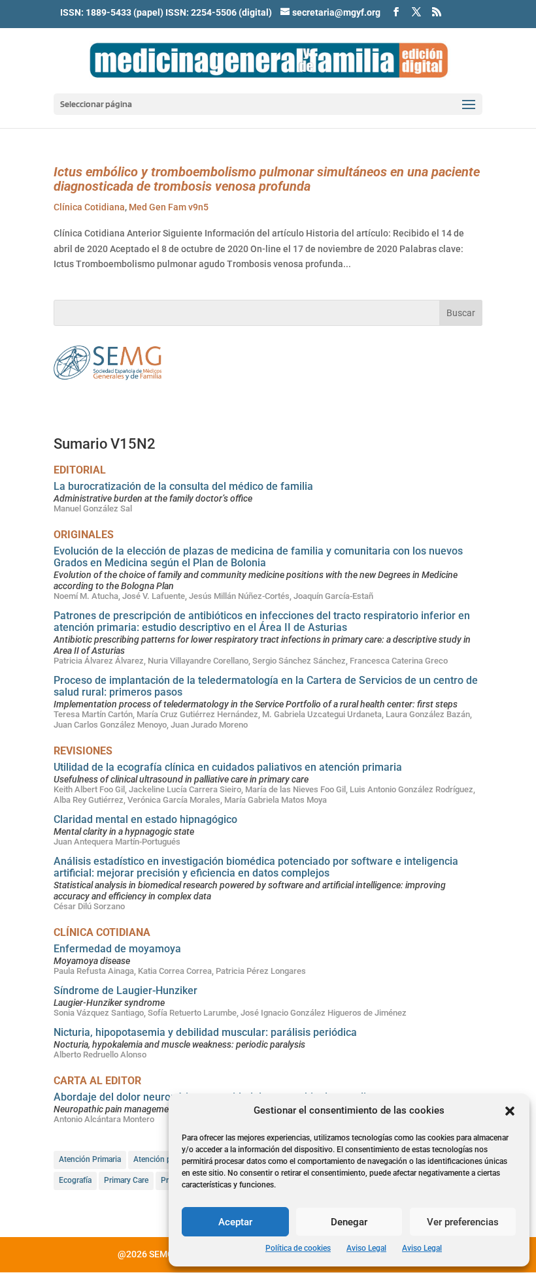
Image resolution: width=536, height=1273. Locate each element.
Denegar (349, 1222)
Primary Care (126, 1180)
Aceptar (235, 1222)
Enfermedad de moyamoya (117, 949)
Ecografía (75, 1180)
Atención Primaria (90, 1159)
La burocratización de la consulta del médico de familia (183, 486)
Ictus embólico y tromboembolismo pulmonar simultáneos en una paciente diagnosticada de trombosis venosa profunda (267, 179)
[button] (509, 1111)
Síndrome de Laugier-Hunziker (125, 990)
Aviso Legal (366, 1248)
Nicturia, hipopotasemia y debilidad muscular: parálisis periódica (205, 1032)
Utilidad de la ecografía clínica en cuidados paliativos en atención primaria (228, 767)
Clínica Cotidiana (89, 207)
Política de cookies (298, 1248)
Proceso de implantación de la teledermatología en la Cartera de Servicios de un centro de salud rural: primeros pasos (266, 686)
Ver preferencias (463, 1222)
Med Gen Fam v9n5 (169, 207)
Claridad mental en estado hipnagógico (145, 819)
